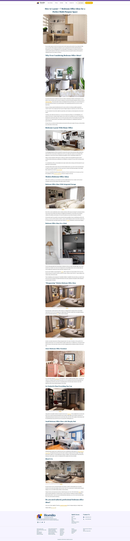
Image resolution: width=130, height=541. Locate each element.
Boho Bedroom (39, 532)
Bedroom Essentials (51, 534)
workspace (57, 378)
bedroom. (69, 413)
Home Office (3, 17)
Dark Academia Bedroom (52, 528)
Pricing (56, 2)
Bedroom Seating (51, 533)
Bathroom (4, 8)
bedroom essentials (57, 173)
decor (80, 491)
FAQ (72, 517)
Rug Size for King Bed (51, 529)
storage (67, 220)
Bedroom (3, 15)
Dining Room (62, 529)
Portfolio (61, 2)
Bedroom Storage (40, 534)
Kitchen (3, 12)
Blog (66, 2)
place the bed (59, 169)
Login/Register (80, 2)
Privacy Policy (74, 523)
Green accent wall (40, 528)
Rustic (73, 533)
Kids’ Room (3, 10)
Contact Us (72, 2)
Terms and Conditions (75, 522)
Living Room (62, 528)
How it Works (50, 2)
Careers (73, 520)
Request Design (89, 2)
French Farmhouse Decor (52, 532)
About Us (73, 516)
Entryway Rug (39, 533)
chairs (62, 271)
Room (3, 6)
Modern (73, 528)
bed (57, 313)
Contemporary (74, 529)
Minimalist (73, 532)
